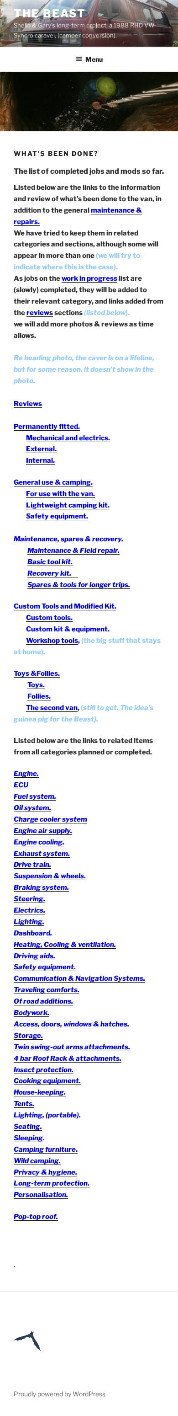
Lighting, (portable (45, 1115)
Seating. (28, 1126)
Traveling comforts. (46, 990)
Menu (94, 59)
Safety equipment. (45, 967)
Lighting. (29, 922)
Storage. (28, 1035)
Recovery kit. (52, 573)
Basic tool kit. (50, 562)
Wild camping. (37, 1161)
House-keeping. (40, 1092)
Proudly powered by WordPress (59, 1394)
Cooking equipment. (47, 1081)
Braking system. (41, 887)
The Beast (50, 13)
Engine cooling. (39, 842)
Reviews (28, 404)
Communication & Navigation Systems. (79, 978)
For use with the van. (60, 494)
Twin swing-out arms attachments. (72, 1047)
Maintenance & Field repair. (73, 550)
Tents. (24, 1104)
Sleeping (28, 1138)
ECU (22, 785)
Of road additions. (43, 1001)
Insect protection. (43, 1070)
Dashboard (32, 933)
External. (41, 449)
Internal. (40, 460)
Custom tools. (49, 618)
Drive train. (32, 864)
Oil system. (32, 808)
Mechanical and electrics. (68, 438)
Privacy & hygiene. (45, 1172)
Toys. (36, 685)
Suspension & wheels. (50, 876)
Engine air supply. (43, 831)
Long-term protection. (51, 1183)
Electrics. (29, 910)
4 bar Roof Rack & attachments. (67, 1058)
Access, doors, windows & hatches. (71, 1024)
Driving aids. (34, 956)
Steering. (29, 899)
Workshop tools (52, 640)
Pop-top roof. (36, 1217)
